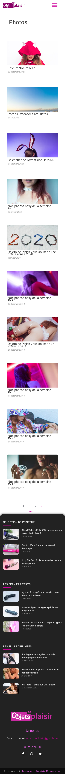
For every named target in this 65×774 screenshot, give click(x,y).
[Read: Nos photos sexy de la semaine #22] (32, 420)
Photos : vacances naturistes (28, 114)
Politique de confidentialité (33, 771)
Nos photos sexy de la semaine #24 (29, 299)
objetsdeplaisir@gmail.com (42, 738)
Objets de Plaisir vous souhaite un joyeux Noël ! (31, 345)
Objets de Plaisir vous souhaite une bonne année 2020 (32, 253)
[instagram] (32, 754)
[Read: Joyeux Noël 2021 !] (32, 53)
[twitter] (40, 754)
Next (33, 511)
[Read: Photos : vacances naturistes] (32, 99)
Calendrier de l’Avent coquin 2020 (31, 160)
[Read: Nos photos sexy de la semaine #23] (32, 375)
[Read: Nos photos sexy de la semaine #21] (32, 467)
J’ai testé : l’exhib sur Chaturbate (38, 684)
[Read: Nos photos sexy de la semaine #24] (32, 283)
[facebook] (23, 754)
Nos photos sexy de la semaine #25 (29, 207)
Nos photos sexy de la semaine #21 (29, 483)
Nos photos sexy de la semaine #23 (29, 391)
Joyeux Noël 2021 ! (21, 68)
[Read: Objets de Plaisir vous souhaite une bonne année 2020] (32, 237)
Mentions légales (53, 771)
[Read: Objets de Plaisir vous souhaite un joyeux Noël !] (32, 329)
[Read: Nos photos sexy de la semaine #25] (32, 191)
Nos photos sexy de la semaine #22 (29, 437)
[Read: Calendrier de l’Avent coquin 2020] (32, 145)
